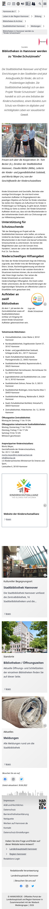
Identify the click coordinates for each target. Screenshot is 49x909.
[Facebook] (5, 779)
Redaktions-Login (12, 859)
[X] (21, 779)
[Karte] (9, 4)
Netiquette (9, 819)
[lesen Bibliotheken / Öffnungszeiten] (24, 657)
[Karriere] (33, 4)
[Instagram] (13, 779)
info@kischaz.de (8, 458)
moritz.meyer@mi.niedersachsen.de (17, 455)
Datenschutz (10, 809)
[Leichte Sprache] (22, 4)
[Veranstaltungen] (13, 4)
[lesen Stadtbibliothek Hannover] (24, 581)
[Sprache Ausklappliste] (18, 4)
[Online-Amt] (28, 4)
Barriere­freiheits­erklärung (16, 814)
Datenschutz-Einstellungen (16, 832)
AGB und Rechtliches (13, 805)
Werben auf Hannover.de (16, 823)
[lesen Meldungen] (24, 732)
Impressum (9, 800)
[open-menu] (44, 3)
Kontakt (7, 828)
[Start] (4, 3)
